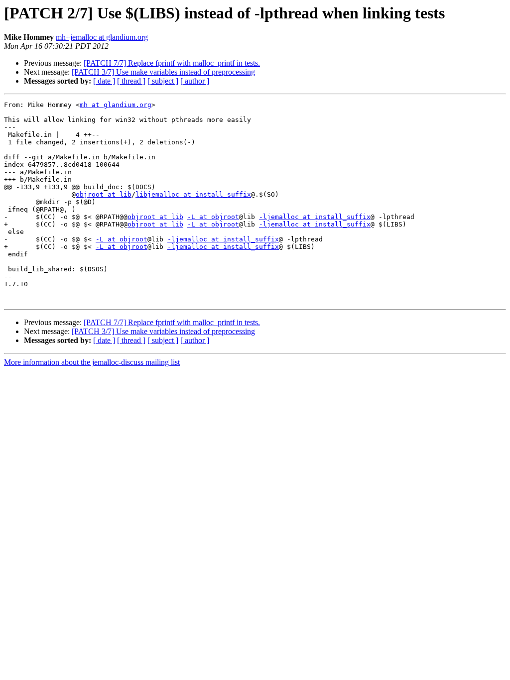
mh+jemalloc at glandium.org (102, 37)
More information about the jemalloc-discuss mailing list (92, 362)
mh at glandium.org (115, 105)
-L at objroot (213, 217)
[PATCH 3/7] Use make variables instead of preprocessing (163, 72)
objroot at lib (103, 194)
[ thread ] (131, 81)
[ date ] (104, 81)
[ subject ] (162, 81)
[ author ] (194, 81)
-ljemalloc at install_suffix (315, 217)
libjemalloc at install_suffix (193, 194)
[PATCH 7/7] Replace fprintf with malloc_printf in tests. (172, 63)
